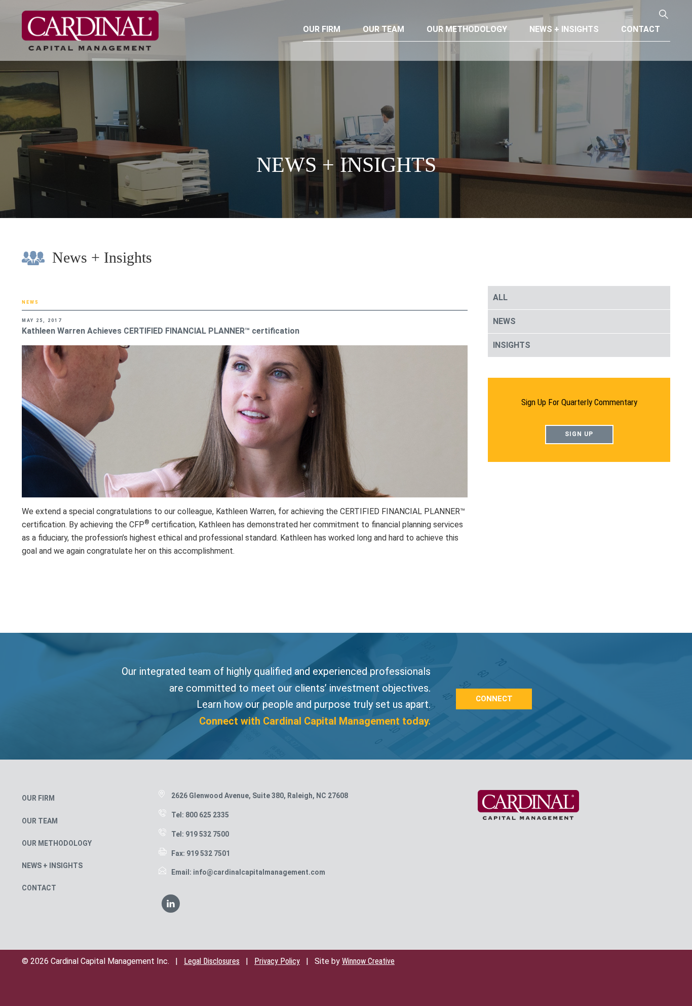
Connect (494, 698)
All (500, 297)
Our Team (40, 821)
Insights (511, 345)
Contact (39, 888)
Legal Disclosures (212, 961)
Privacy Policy (277, 961)
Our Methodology (57, 843)
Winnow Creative (368, 961)
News (30, 302)
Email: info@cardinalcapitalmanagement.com (248, 872)
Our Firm (38, 798)
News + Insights (52, 865)
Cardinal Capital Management (90, 30)
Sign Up (579, 434)
